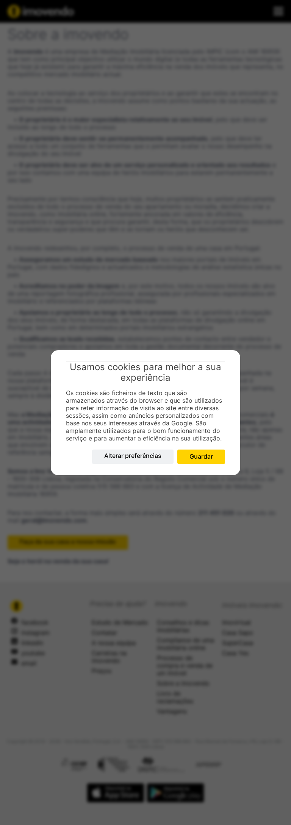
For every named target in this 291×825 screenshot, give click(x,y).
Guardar (201, 456)
